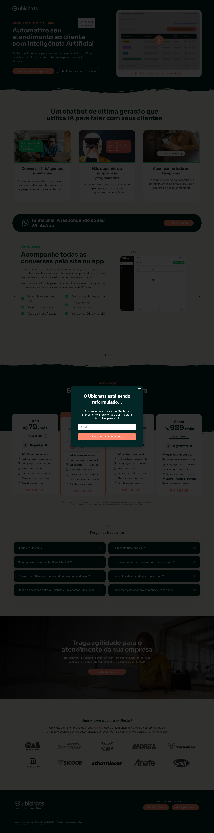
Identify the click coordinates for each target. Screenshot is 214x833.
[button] (139, 390)
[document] (107, 416)
